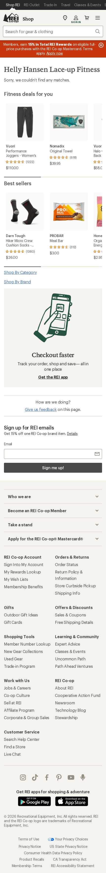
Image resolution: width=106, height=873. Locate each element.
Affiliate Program (19, 710)
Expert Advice (67, 644)
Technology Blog (70, 710)
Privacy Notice (30, 846)
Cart (87, 18)
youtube (71, 777)
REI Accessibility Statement (72, 866)
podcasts (83, 777)
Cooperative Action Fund (77, 695)
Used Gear (13, 658)
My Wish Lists (16, 579)
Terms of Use (28, 839)
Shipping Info (67, 593)
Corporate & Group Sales (26, 717)
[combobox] (53, 31)
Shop (28, 18)
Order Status (66, 564)
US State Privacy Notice (68, 846)
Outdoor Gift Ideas (21, 614)
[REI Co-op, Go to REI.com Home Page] (11, 18)
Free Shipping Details (74, 622)
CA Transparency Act (70, 859)
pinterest (59, 777)
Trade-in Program (19, 666)
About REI (64, 688)
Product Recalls (31, 859)
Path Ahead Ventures (74, 666)
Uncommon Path (70, 658)
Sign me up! (53, 467)
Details (72, 433)
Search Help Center (21, 739)
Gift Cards (13, 622)
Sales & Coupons (70, 614)
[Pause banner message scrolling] (100, 45)
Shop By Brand (17, 281)
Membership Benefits (23, 586)
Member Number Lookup (27, 644)
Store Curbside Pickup (75, 585)
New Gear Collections (23, 651)
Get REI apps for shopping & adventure (52, 791)
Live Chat (12, 754)
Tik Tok (35, 777)
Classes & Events (70, 651)
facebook (47, 777)
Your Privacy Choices (71, 839)
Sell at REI (12, 702)
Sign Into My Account (23, 564)
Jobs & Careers (17, 688)
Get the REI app (53, 377)
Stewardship (66, 717)
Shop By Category (20, 272)
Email (8, 444)
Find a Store (14, 746)
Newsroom (65, 702)
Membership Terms (27, 866)
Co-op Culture (17, 695)
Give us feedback (40, 409)
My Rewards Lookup (22, 571)
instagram (23, 777)
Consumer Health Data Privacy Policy (53, 853)
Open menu (98, 18)
